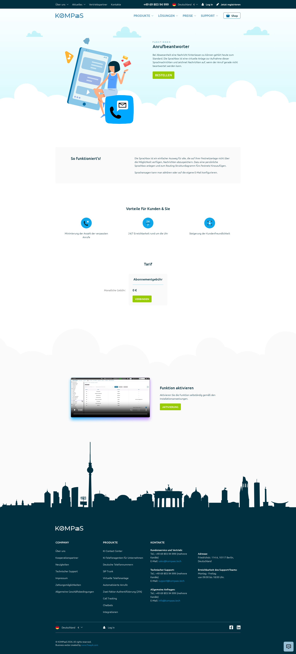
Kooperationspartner (67, 557)
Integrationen (110, 612)
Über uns (60, 4)
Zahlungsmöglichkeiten (68, 584)
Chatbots (108, 605)
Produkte (142, 16)
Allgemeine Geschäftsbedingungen (75, 591)
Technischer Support (67, 571)
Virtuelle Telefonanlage (116, 578)
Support (208, 16)
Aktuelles (77, 4)
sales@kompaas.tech (169, 561)
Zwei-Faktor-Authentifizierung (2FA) (122, 591)
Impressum (62, 578)
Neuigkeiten (62, 564)
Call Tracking (110, 598)
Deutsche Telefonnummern (118, 564)
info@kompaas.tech (169, 600)
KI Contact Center (112, 551)
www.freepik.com (89, 644)
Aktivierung (170, 407)
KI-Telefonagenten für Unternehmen (123, 557)
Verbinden (142, 299)
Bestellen (163, 75)
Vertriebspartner (98, 4)
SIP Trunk (108, 571)
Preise (188, 16)
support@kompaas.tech (171, 580)
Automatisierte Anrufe (115, 584)
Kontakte (116, 4)
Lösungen (166, 16)
